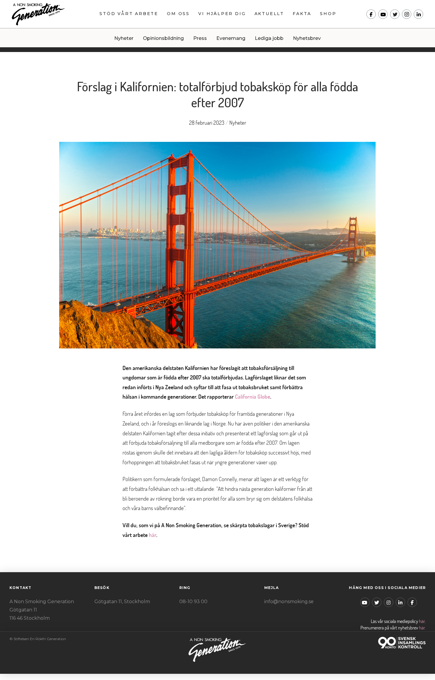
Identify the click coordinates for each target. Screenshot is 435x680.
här (152, 534)
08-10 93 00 (193, 601)
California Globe (252, 396)
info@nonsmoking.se (289, 601)
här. (422, 628)
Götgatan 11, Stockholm (122, 601)
